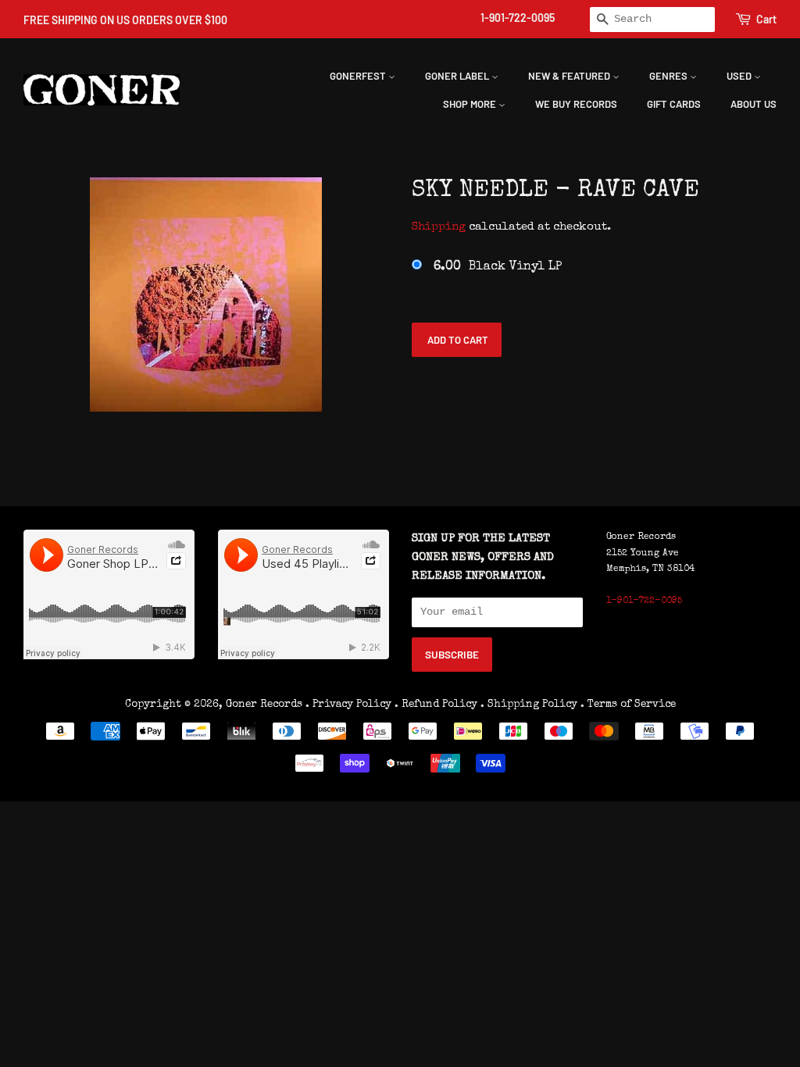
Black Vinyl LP (498, 267)
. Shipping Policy (528, 704)
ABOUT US (753, 104)
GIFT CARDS (674, 104)
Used (740, 76)
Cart (766, 19)
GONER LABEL (458, 76)
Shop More (470, 104)
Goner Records (265, 704)
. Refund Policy (436, 704)
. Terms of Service (628, 704)
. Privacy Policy (348, 704)
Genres (669, 76)
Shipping (439, 227)
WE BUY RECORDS (576, 104)
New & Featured (570, 76)
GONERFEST (359, 76)
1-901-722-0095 (517, 17)
